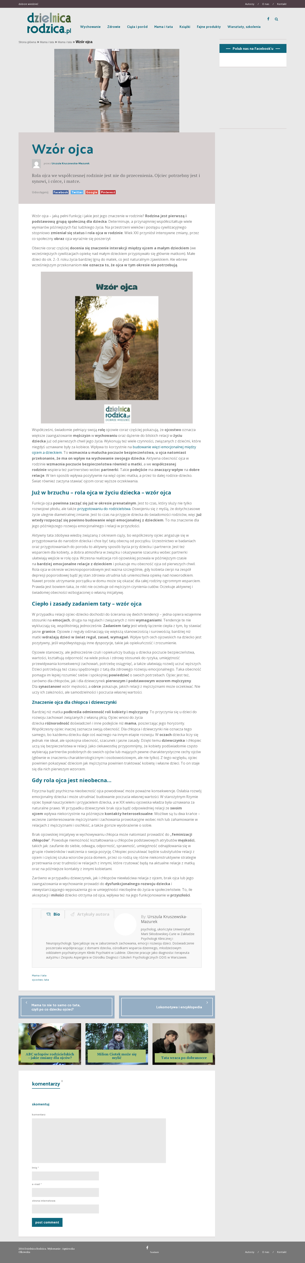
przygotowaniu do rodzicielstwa (103, 508)
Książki (185, 26)
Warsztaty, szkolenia (244, 26)
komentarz (39, 1114)
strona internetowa (43, 1200)
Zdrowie (113, 26)
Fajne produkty (209, 26)
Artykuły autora (92, 914)
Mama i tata (163, 26)
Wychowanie (90, 26)
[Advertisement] (252, 99)
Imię (35, 1167)
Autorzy (249, 3)
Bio (55, 914)
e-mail (37, 1184)
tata (46, 979)
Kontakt (281, 3)
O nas (265, 3)
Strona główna (27, 42)
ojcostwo (37, 979)
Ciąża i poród (137, 26)
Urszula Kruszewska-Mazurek (71, 163)
